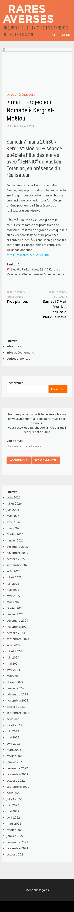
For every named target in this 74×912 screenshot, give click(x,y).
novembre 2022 (17, 774)
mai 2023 (13, 737)
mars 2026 (14, 528)
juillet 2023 (14, 725)
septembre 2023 (18, 713)
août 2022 (13, 793)
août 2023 (13, 719)
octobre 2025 (16, 559)
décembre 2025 (17, 547)
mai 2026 (13, 516)
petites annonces (18, 358)
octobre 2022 (16, 780)
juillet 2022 (14, 799)
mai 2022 (13, 811)
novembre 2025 (17, 553)
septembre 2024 (18, 639)
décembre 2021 (17, 842)
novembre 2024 (17, 627)
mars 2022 (14, 823)
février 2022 (15, 830)
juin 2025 (13, 584)
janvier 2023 (15, 762)
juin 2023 (13, 731)
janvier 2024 (15, 688)
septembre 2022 (18, 787)
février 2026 (15, 534)
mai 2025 (13, 590)
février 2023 (15, 756)
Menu (66, 35)
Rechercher (15, 383)
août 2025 (13, 571)
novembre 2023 (17, 700)
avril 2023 (13, 744)
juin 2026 (13, 510)
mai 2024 (13, 663)
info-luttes (14, 346)
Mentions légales (37, 890)
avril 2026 (13, 522)
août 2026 (13, 497)
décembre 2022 (17, 768)
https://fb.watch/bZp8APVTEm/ (28, 255)
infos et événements (21, 94)
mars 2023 (14, 750)
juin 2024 (13, 657)
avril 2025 (13, 596)
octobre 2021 (16, 854)
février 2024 (15, 682)
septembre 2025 (18, 565)
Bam (41, 906)
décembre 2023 (17, 694)
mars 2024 (14, 676)
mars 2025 (14, 602)
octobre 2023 (16, 707)
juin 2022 (13, 805)
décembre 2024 (17, 620)
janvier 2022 (15, 836)
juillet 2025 (14, 577)
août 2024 (13, 645)
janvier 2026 (15, 540)
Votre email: (15, 441)
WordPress (27, 906)
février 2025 (15, 608)
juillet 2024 (14, 651)
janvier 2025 (15, 614)
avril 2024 (13, 670)
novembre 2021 (17, 848)
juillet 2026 (14, 503)
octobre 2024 (16, 633)
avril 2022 (13, 817)
